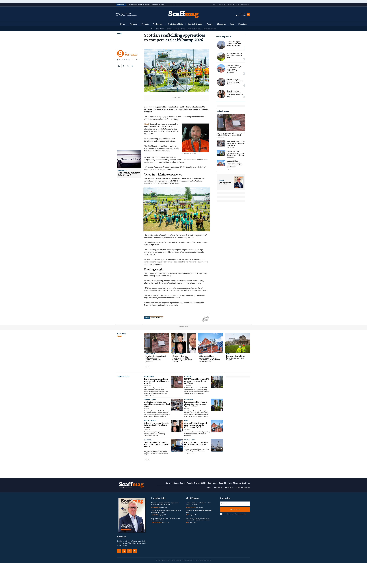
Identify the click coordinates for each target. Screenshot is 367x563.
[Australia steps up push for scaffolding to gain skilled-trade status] (221, 82)
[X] (128, 66)
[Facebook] (123, 66)
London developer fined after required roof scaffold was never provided (231, 134)
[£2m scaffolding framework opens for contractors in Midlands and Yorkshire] (221, 68)
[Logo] (183, 14)
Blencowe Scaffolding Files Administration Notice (234, 55)
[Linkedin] (119, 66)
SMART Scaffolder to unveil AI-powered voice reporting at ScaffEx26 (197, 381)
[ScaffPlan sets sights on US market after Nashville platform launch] (177, 445)
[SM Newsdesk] (121, 53)
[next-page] (148, 367)
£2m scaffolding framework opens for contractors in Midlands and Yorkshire (234, 69)
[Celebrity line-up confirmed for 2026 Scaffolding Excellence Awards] (221, 94)
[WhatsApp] (132, 66)
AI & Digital (188, 376)
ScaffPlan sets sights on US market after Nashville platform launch (157, 444)
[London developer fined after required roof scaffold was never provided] (231, 122)
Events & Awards (178, 353)
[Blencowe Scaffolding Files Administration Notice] (221, 56)
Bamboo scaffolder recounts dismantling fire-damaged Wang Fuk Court (236, 153)
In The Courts (150, 353)
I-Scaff (146, 124)
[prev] (174, 5)
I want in (233, 509)
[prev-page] (145, 367)
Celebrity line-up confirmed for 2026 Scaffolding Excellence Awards (235, 94)
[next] (177, 5)
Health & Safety (189, 440)
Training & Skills (150, 399)
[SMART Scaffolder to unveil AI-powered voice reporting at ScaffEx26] (217, 382)
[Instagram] (124, 551)
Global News (188, 399)
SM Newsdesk (131, 55)
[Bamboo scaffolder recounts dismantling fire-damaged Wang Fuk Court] (221, 153)
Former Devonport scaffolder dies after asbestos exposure (234, 43)
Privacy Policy (242, 514)
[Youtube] (135, 551)
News (119, 34)
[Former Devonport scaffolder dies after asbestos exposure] (221, 45)
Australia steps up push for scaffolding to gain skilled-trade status (235, 82)
